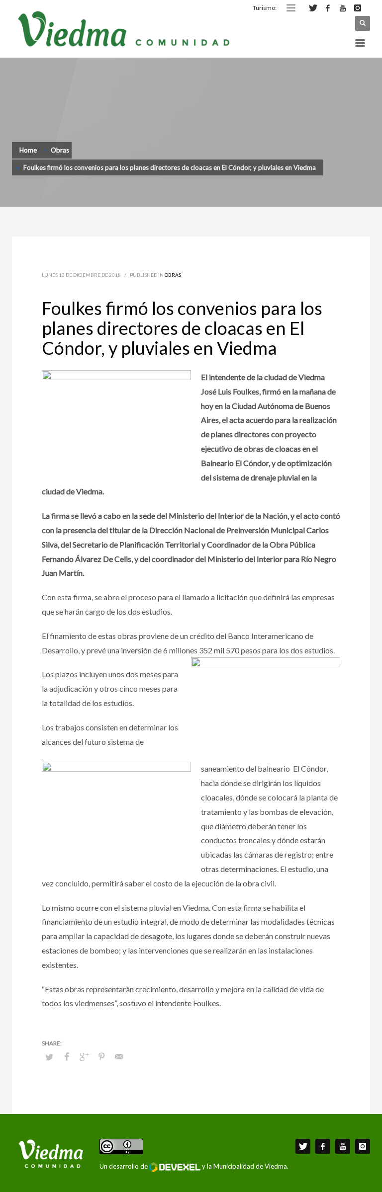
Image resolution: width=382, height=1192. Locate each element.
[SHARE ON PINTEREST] (101, 1056)
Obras (173, 275)
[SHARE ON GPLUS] (84, 1056)
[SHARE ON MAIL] (118, 1056)
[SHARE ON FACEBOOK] (66, 1056)
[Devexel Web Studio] (174, 1167)
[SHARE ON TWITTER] (49, 1056)
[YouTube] (342, 7)
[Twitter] (312, 7)
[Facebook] (327, 7)
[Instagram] (357, 7)
